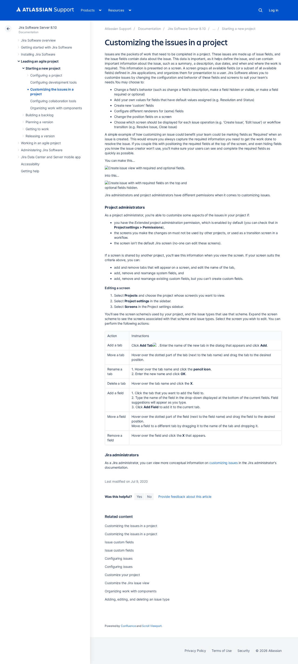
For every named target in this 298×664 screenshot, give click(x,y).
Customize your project (122, 575)
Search (260, 10)
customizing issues (223, 463)
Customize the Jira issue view (127, 583)
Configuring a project (46, 75)
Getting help (30, 171)
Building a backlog (40, 115)
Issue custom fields (119, 542)
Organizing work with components (56, 108)
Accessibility (30, 164)
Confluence (128, 626)
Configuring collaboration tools (53, 101)
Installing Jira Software (38, 54)
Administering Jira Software (41, 150)
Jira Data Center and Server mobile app (51, 157)
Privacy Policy (195, 651)
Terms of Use (221, 651)
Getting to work (37, 129)
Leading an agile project (39, 61)
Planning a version (39, 122)
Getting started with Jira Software (46, 47)
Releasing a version (40, 136)
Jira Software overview (38, 40)
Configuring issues (118, 558)
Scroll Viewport (152, 626)
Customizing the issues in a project (131, 526)
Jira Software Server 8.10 (38, 27)
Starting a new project (43, 68)
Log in (273, 10)
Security (243, 651)
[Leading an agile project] (214, 29)
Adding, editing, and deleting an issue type (137, 599)
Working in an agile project (41, 143)
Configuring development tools (53, 82)
